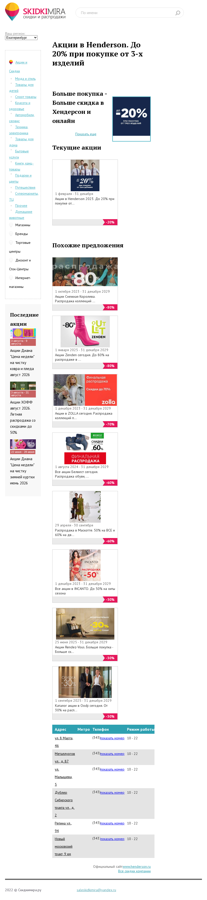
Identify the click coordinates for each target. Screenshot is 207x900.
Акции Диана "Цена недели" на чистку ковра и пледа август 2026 (22, 362)
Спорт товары (25, 96)
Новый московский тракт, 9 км (63, 846)
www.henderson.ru (137, 866)
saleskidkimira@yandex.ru (96, 890)
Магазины (22, 225)
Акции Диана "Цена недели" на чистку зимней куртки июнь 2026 (22, 470)
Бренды (21, 233)
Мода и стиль (25, 78)
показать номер (112, 738)
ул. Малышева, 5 (63, 777)
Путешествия (25, 187)
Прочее (21, 205)
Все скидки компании (134, 871)
